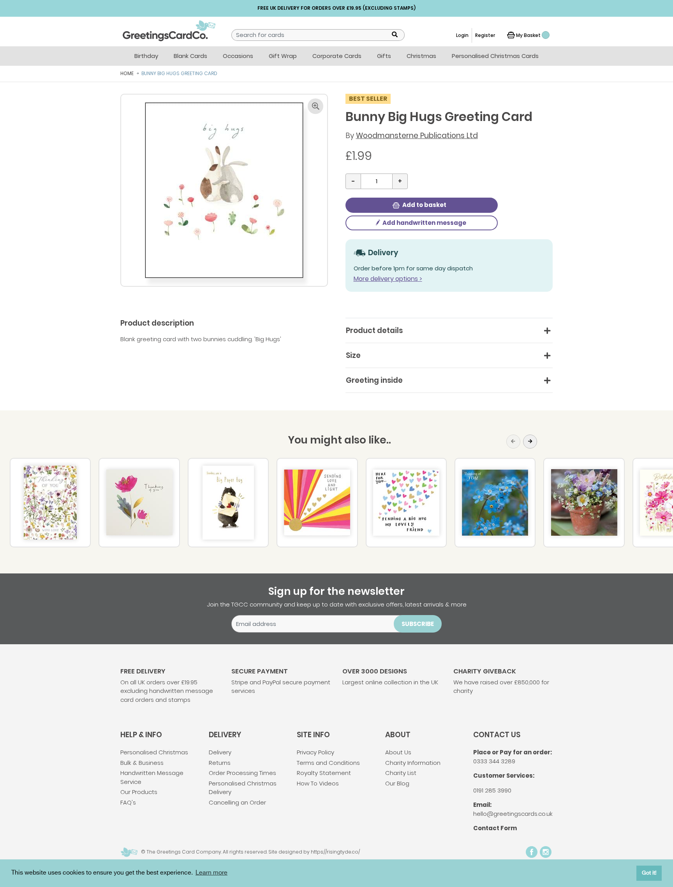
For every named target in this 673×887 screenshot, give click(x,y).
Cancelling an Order (237, 802)
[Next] (530, 442)
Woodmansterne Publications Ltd (417, 135)
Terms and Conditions (328, 763)
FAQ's (128, 802)
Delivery (220, 752)
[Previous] (513, 442)
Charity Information (412, 763)
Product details (374, 330)
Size (353, 355)
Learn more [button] (211, 873)
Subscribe (418, 624)
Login (462, 35)
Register (485, 35)
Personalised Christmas (154, 752)
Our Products (138, 792)
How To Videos (318, 783)
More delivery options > (388, 278)
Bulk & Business (142, 763)
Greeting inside (374, 380)
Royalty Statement (324, 773)
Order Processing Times (242, 773)
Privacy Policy (315, 752)
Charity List (400, 773)
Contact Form (495, 828)
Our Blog (397, 783)
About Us (398, 752)
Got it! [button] (649, 872)
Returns (220, 763)
